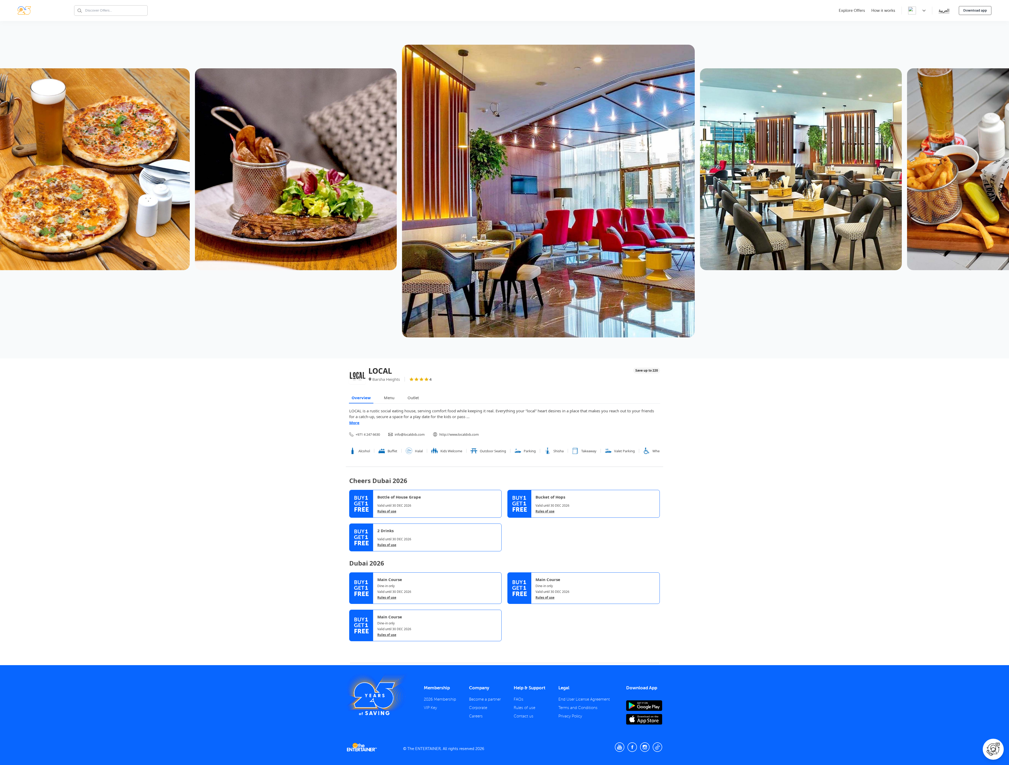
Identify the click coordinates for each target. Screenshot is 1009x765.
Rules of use (386, 511)
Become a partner (485, 699)
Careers (476, 716)
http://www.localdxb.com (459, 434)
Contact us (523, 716)
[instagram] (645, 747)
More (354, 422)
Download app (975, 10)
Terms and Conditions (578, 708)
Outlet (413, 397)
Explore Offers (852, 10)
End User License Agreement (584, 699)
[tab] (353, 646)
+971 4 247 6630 (368, 434)
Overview (361, 397)
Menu (389, 397)
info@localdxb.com (410, 434)
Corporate (478, 708)
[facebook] (632, 747)
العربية (944, 10)
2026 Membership (440, 699)
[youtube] (619, 747)
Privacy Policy (570, 716)
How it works (883, 10)
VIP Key (430, 708)
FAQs (518, 699)
